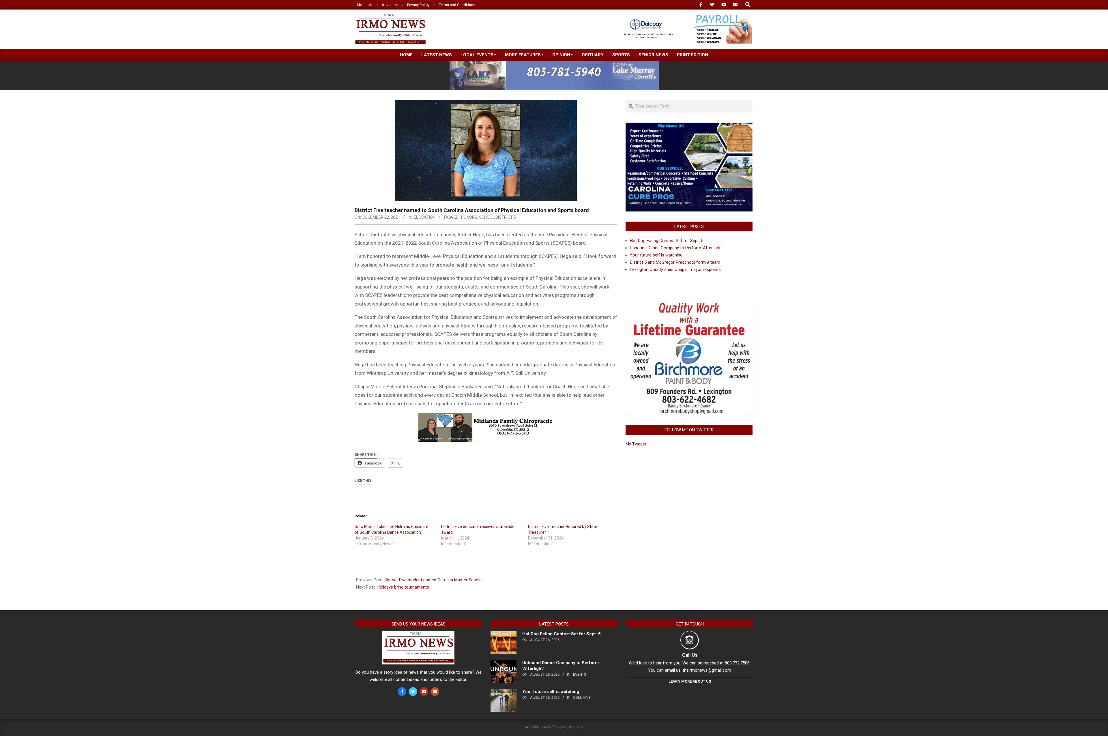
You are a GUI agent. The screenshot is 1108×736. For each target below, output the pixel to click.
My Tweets (636, 444)
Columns (582, 697)
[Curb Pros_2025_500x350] (689, 126)
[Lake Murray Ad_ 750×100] (554, 63)
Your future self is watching (656, 255)
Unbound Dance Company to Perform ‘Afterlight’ (675, 247)
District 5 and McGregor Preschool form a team (675, 262)
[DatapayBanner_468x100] (684, 17)
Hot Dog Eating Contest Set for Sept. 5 (666, 240)
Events (579, 674)
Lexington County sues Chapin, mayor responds (675, 269)
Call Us (689, 655)
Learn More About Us (690, 681)
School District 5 (497, 217)
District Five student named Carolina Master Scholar (434, 580)
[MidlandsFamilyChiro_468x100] (485, 417)
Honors (469, 217)
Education (424, 217)
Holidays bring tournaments (403, 587)
